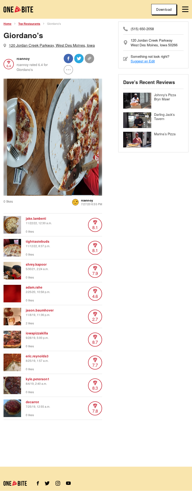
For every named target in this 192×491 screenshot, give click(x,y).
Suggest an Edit (143, 61)
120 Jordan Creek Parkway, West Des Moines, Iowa (52, 45)
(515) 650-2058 (142, 28)
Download (164, 9)
